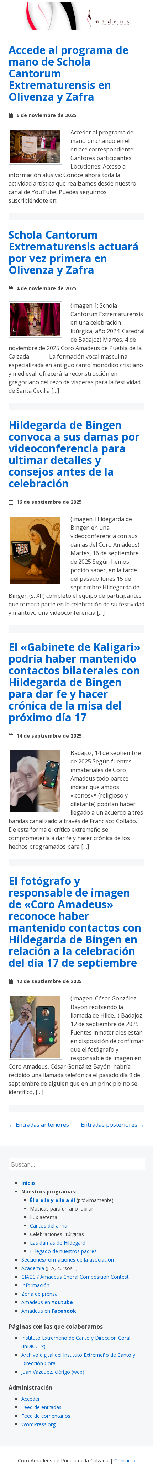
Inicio (28, 1183)
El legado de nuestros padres (63, 1251)
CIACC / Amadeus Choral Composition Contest (75, 1276)
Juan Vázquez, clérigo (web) (52, 1371)
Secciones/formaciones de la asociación (67, 1259)
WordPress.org (38, 1424)
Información (35, 1285)
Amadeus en (47, 1302)
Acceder (30, 1398)
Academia (32, 1268)
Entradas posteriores (112, 1125)
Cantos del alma (48, 1225)
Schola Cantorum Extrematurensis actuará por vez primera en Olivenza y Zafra (74, 252)
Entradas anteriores (39, 1125)
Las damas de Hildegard (57, 1242)
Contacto (125, 1460)
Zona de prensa (39, 1293)
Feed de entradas (41, 1407)
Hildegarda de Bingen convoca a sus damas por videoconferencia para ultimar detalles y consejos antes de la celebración (74, 454)
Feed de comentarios (45, 1415)
